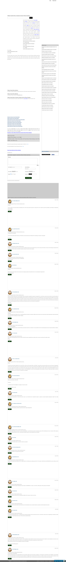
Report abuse (54, 0)
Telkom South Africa (36, 29)
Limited (26, 21)
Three (39, 30)
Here (23, 146)
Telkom (27, 25)
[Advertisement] (31, 7)
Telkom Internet (36, 34)
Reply (9, 211)
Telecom (33, 22)
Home (50, 0)
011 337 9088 (25, 98)
